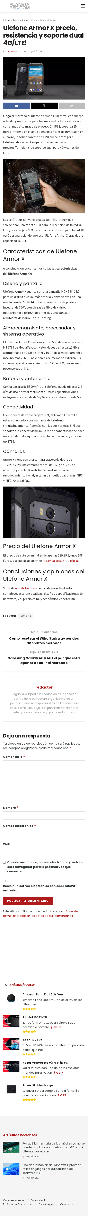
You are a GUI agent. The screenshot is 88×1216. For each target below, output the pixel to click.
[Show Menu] (83, 6)
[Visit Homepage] (19, 6)
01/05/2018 (36, 51)
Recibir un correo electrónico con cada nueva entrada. (39, 888)
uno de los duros (26, 588)
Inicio (6, 20)
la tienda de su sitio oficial (61, 561)
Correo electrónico (19, 826)
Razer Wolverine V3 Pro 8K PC (45, 1063)
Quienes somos (13, 1200)
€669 (57, 1027)
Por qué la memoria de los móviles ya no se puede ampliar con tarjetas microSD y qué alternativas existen (54, 1147)
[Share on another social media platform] (72, 106)
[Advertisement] (44, 948)
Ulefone (25, 615)
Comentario (14, 757)
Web (6, 844)
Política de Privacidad (17, 1204)
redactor (15, 51)
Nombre (11, 808)
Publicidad (38, 1200)
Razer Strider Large (38, 1085)
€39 (63, 1095)
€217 (59, 1073)
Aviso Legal (46, 1204)
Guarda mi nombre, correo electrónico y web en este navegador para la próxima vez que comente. (45, 866)
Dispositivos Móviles (43, 20)
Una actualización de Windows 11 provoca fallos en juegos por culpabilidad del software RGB (52, 1169)
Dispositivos (20, 20)
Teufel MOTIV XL (35, 1017)
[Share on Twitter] (44, 106)
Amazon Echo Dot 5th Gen (43, 994)
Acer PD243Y (32, 1040)
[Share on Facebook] (16, 106)
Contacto (66, 1204)
